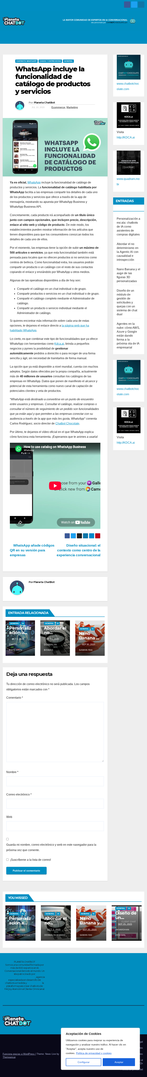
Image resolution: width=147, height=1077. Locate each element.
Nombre (12, 772)
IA (23, 623)
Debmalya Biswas (50, 647)
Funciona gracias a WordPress (19, 1054)
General (68, 61)
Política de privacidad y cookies (94, 1053)
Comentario (14, 697)
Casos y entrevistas (50, 61)
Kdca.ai (59, 343)
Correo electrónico (19, 794)
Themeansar (9, 1057)
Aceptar (119, 1062)
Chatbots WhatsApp (26, 61)
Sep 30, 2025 (90, 929)
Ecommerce (58, 107)
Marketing (72, 107)
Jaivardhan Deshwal (122, 932)
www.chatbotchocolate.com (19, 977)
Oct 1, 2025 (54, 929)
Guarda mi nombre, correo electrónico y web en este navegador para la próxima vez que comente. (51, 847)
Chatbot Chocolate (67, 423)
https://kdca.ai (34, 982)
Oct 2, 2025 (18, 929)
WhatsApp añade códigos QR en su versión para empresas (32, 550)
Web (9, 816)
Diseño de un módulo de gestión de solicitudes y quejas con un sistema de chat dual (127, 302)
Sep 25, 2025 (125, 924)
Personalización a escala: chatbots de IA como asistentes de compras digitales (128, 226)
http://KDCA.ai (126, 137)
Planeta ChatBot (44, 102)
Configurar (84, 1062)
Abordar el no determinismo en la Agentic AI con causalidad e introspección (127, 251)
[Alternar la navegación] (140, 37)
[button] (133, 37)
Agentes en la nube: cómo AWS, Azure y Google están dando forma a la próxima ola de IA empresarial (128, 335)
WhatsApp (34, 182)
